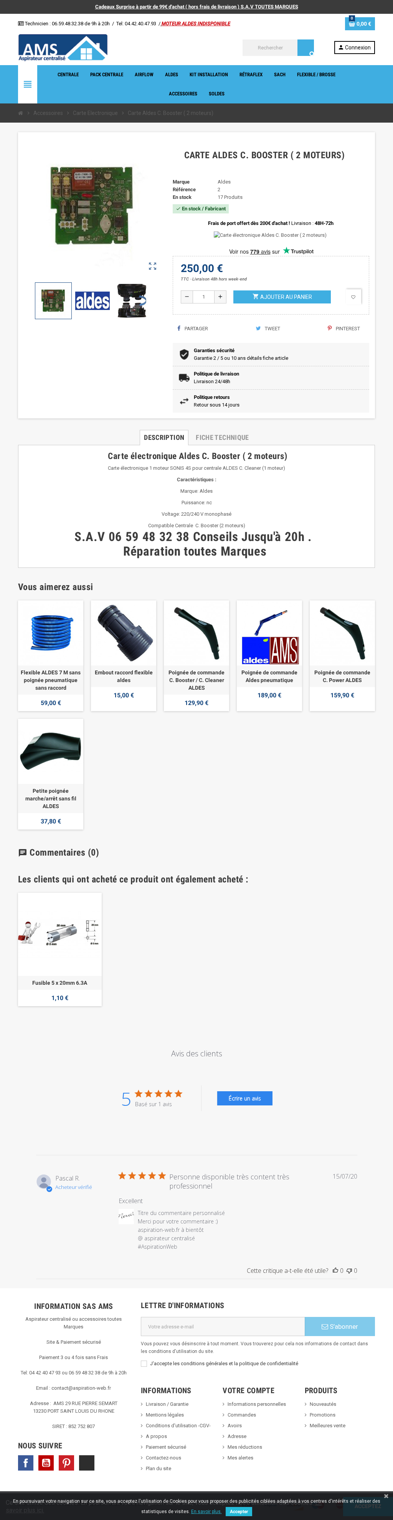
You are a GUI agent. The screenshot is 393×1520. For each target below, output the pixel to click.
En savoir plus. (206, 1511)
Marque (181, 182)
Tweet (272, 328)
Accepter (239, 1511)
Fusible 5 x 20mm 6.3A (59, 983)
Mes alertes (240, 1458)
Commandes (242, 1415)
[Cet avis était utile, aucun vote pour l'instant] (335, 1270)
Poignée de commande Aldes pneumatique (269, 676)
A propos (156, 1436)
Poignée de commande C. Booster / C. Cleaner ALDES (196, 680)
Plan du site (158, 1468)
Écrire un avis (245, 1098)
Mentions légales (165, 1415)
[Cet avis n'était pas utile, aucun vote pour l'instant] (349, 1270)
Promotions (322, 1415)
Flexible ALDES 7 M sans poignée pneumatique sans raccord (51, 680)
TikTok (86, 1463)
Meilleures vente (327, 1425)
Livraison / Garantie (167, 1404)
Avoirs (235, 1425)
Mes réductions (245, 1447)
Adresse (237, 1436)
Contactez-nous (163, 1458)
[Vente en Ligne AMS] (63, 47)
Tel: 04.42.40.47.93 (136, 23)
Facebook (25, 1463)
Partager (195, 328)
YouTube (46, 1463)
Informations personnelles (257, 1404)
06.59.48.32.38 (67, 23)
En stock (182, 197)
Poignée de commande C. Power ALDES (342, 676)
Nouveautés (323, 1404)
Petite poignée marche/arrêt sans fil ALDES (50, 798)
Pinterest (347, 328)
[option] (60, 950)
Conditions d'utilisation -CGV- (178, 1425)
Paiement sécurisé (166, 1447)
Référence (184, 189)
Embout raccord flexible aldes (124, 676)
